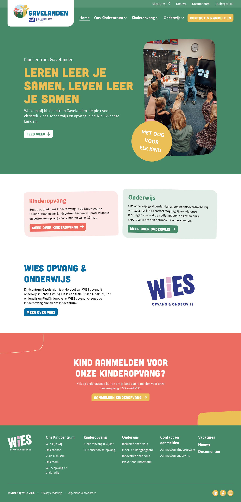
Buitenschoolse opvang (99, 450)
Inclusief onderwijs (135, 444)
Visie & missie (55, 456)
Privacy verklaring (51, 492)
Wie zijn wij (54, 444)
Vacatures (206, 437)
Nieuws (181, 3)
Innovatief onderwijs (136, 456)
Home (84, 18)
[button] (110, 18)
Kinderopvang (95, 437)
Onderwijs (130, 437)
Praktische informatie (137, 462)
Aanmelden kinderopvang (177, 449)
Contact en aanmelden (169, 440)
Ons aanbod (53, 450)
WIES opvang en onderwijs (56, 470)
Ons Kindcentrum (60, 437)
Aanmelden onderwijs (175, 455)
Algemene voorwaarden (82, 492)
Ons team (52, 462)
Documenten (201, 3)
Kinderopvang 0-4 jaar (99, 444)
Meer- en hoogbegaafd (137, 450)
